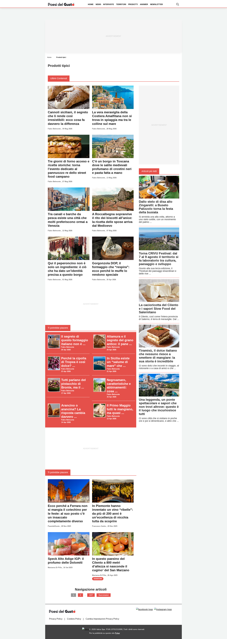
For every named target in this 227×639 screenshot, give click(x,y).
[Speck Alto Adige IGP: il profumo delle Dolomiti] (68, 543)
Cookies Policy (74, 619)
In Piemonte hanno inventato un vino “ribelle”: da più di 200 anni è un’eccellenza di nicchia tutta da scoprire (112, 513)
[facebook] (144, 609)
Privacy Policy (55, 619)
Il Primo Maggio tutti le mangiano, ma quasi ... (120, 409)
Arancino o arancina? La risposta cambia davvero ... (73, 411)
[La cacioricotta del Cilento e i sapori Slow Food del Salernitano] (159, 290)
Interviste (108, 4)
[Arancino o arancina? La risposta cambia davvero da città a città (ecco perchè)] (54, 410)
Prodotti (133, 4)
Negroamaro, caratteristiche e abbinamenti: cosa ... (119, 385)
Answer (144, 4)
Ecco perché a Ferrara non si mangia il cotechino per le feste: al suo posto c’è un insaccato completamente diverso (67, 513)
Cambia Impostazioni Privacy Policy (102, 619)
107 (91, 595)
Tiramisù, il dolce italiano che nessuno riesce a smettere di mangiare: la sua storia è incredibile (158, 356)
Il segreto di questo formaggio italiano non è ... (74, 340)
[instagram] (163, 609)
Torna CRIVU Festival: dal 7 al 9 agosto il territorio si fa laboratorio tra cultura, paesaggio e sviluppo (158, 259)
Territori (121, 4)
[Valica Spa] (85, 629)
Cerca (206, 14)
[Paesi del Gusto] (61, 4)
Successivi (104, 595)
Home (90, 4)
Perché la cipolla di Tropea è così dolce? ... (73, 361)
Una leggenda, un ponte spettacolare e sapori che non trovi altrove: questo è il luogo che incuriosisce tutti (159, 407)
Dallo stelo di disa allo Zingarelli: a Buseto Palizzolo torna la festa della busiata (156, 207)
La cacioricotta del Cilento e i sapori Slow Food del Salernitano (158, 308)
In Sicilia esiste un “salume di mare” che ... (118, 361)
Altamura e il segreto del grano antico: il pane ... (120, 340)
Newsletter (156, 4)
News (98, 4)
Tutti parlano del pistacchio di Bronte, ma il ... (73, 383)
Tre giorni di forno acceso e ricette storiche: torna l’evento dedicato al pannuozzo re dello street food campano (68, 169)
